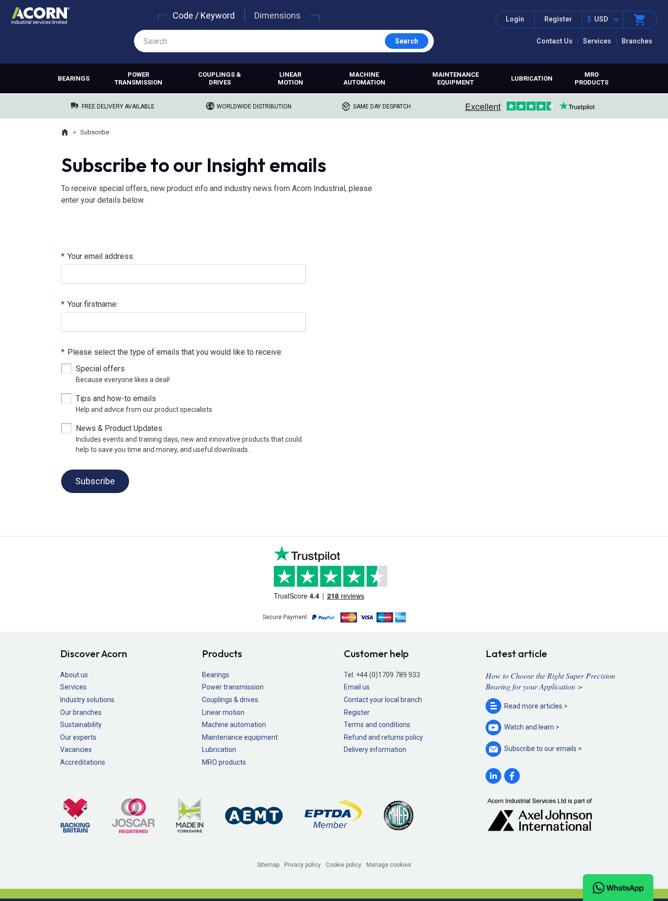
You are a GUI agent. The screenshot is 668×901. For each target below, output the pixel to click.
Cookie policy (343, 864)
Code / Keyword (204, 15)
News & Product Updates (119, 428)
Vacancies (76, 749)
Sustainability (81, 725)
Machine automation (364, 78)
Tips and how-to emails (116, 398)
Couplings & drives (219, 78)
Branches (637, 41)
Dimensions (277, 15)
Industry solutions (87, 700)
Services (597, 41)
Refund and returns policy (383, 737)
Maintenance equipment (455, 78)
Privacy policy (302, 864)
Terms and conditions (377, 725)
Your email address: (97, 256)
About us (74, 675)
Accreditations (82, 762)
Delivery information (375, 749)
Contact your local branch (383, 700)
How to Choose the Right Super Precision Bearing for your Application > (550, 680)
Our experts (78, 737)
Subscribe (95, 481)
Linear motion (290, 78)
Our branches (81, 712)
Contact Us (554, 41)
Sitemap (268, 864)
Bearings (73, 78)
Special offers (100, 368)
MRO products (591, 78)
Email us (357, 687)
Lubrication (532, 78)
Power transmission (138, 78)
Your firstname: (89, 304)
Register (558, 19)
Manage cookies (388, 864)
